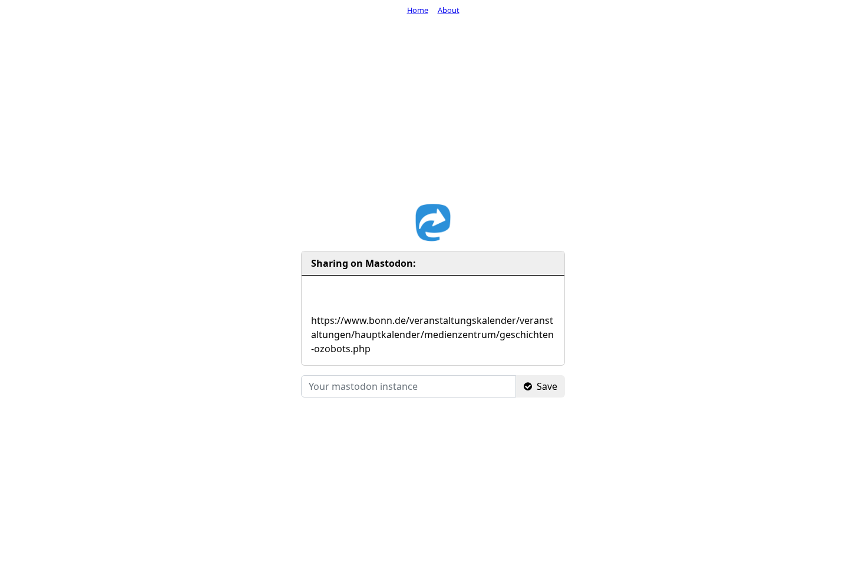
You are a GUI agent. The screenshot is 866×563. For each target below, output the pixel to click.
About (449, 10)
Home (417, 10)
